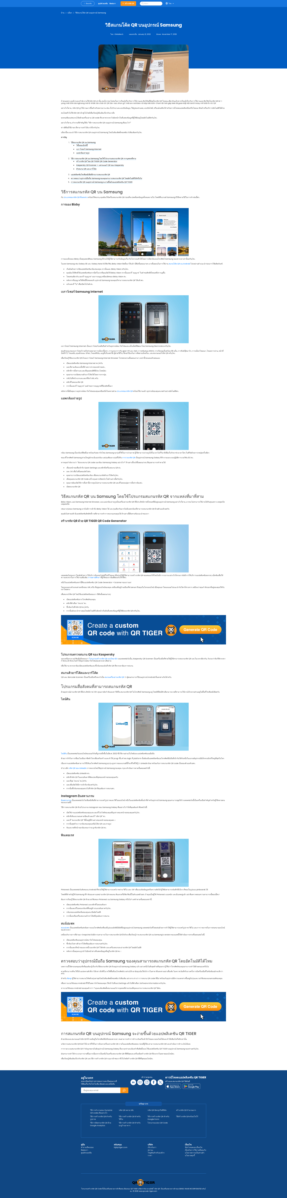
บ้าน (62, 12)
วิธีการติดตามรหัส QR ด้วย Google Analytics (100, 1124)
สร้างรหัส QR (129, 3)
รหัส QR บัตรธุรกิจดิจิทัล (157, 1110)
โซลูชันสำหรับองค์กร (156, 1152)
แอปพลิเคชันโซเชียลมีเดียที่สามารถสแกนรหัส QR (90, 174)
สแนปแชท (65, 927)
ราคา (150, 1155)
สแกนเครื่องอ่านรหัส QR (114, 677)
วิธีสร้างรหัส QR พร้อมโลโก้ (187, 1116)
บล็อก (70, 12)
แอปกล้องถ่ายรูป (82, 153)
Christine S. (118, 34)
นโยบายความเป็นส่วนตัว (194, 1152)
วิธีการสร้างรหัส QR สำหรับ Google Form (158, 1117)
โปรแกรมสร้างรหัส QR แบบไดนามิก (103, 658)
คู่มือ (83, 1144)
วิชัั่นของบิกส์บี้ (82, 145)
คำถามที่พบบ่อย (87, 1147)
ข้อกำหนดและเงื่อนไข (193, 1147)
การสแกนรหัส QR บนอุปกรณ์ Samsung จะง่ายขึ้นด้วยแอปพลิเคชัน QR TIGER (101, 182)
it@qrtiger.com (120, 1147)
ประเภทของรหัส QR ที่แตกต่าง (76, 197)
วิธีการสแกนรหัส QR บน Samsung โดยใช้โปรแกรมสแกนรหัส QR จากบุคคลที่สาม (103, 158)
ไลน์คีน (64, 753)
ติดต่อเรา (84, 1150)
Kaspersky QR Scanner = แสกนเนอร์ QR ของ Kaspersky (100, 165)
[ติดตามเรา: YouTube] (140, 1082)
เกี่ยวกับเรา (152, 1147)
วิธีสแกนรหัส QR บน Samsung (83, 142)
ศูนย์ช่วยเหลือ (86, 1152)
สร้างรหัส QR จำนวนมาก (186, 1110)
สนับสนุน (118, 1144)
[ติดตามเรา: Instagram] (147, 1082)
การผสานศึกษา (94, 577)
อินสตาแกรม (66, 800)
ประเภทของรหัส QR (125, 391)
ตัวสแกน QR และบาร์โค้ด (86, 169)
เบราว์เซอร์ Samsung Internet (88, 149)
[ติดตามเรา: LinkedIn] (133, 1082)
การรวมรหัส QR (128, 457)
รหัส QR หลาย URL (126, 1110)
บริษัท (150, 1144)
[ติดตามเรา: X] (160, 1082)
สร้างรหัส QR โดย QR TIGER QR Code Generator (96, 161)
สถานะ (150, 1150)
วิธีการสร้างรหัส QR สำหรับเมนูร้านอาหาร (130, 1124)
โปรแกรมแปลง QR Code (158, 1123)
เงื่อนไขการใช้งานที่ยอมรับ (195, 1150)
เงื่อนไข (188, 1144)
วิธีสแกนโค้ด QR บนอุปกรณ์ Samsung (90, 12)
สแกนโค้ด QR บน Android (179, 263)
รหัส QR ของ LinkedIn (77, 768)
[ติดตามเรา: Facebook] (153, 1082)
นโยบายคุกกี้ (190, 1155)
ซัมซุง (69, 978)
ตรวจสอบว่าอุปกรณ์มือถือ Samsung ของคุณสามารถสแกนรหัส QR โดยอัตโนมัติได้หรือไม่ (106, 178)
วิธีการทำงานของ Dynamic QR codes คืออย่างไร (101, 1111)
